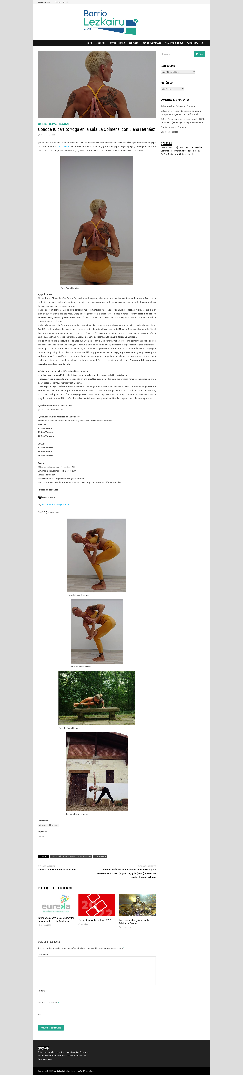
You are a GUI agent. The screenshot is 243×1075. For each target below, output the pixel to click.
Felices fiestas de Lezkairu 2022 (94, 920)
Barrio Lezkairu (60, 1071)
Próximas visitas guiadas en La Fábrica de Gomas (134, 922)
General (52, 124)
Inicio (89, 43)
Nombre (42, 991)
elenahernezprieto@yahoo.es (56, 504)
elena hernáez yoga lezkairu (63, 856)
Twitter (58, 2)
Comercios (42, 124)
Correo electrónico (48, 1003)
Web (40, 1014)
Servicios (101, 43)
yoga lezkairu (100, 856)
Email (65, 2)
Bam (92, 1071)
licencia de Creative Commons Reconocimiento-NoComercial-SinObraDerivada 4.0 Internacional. (181, 151)
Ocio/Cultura (63, 124)
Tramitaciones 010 (174, 43)
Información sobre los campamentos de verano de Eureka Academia (56, 919)
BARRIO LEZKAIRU (117, 43)
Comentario (44, 954)
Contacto (134, 43)
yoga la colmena (84, 856)
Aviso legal (192, 43)
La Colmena (63, 146)
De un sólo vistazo (152, 43)
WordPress (83, 1071)
